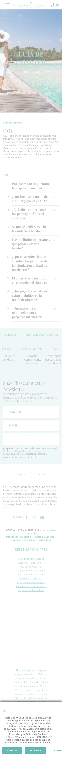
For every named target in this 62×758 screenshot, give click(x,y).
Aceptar (12, 750)
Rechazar (35, 750)
